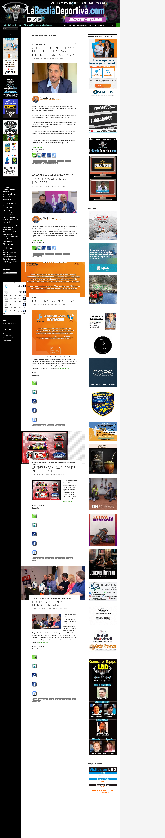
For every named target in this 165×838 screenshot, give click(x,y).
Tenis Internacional (9, 259)
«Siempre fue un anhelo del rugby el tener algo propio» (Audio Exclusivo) (54, 51)
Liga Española (7, 234)
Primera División (7, 252)
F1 (11, 213)
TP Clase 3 (69, 558)
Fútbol (6, 222)
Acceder (5, 333)
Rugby (52, 699)
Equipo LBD (72, 25)
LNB (16, 236)
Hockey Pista (8, 231)
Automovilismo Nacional (41, 462)
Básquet (10, 203)
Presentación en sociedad (54, 301)
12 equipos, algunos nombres (49, 180)
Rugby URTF (6, 254)
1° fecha (5, 187)
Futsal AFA (11, 217)
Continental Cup (38, 174)
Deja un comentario (58, 58)
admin (47, 58)
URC (74, 699)
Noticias (60, 161)
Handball (5, 227)
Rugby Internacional (39, 44)
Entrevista (65, 43)
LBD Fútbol (92, 25)
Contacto (111, 25)
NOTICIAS (72, 43)
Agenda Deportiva (9, 189)
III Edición (58, 253)
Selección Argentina (9, 256)
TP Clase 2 (14, 261)
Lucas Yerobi (49, 558)
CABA (35, 699)
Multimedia (101, 25)
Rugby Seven (68, 598)
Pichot (68, 161)
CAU (15, 203)
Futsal (4, 217)
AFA (8, 187)
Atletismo (6, 192)
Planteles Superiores (8, 250)
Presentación (38, 163)
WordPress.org (7, 340)
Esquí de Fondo (6, 212)
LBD (65, 25)
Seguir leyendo (37, 147)
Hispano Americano (8, 229)
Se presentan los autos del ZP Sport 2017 (54, 469)
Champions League (7, 205)
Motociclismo (7, 241)
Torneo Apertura (7, 261)
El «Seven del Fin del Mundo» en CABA (48, 603)
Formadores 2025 (82, 25)
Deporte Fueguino (50, 174)
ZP (34, 560)
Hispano (10, 227)
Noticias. (51, 425)
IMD (15, 231)
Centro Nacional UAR (40, 161)
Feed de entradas (7, 335)
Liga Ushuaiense (9, 236)
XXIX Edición (37, 701)
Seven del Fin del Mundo (63, 699)
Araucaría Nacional (39, 296)
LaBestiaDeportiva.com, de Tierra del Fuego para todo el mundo (27, 25)
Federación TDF (8, 215)
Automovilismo (38, 558)
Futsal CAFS (49, 253)
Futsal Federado (50, 176)
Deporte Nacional (55, 43)
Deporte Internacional (40, 43)
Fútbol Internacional (10, 225)
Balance (5, 203)
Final (14, 214)
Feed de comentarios (8, 338)
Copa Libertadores (7, 207)
